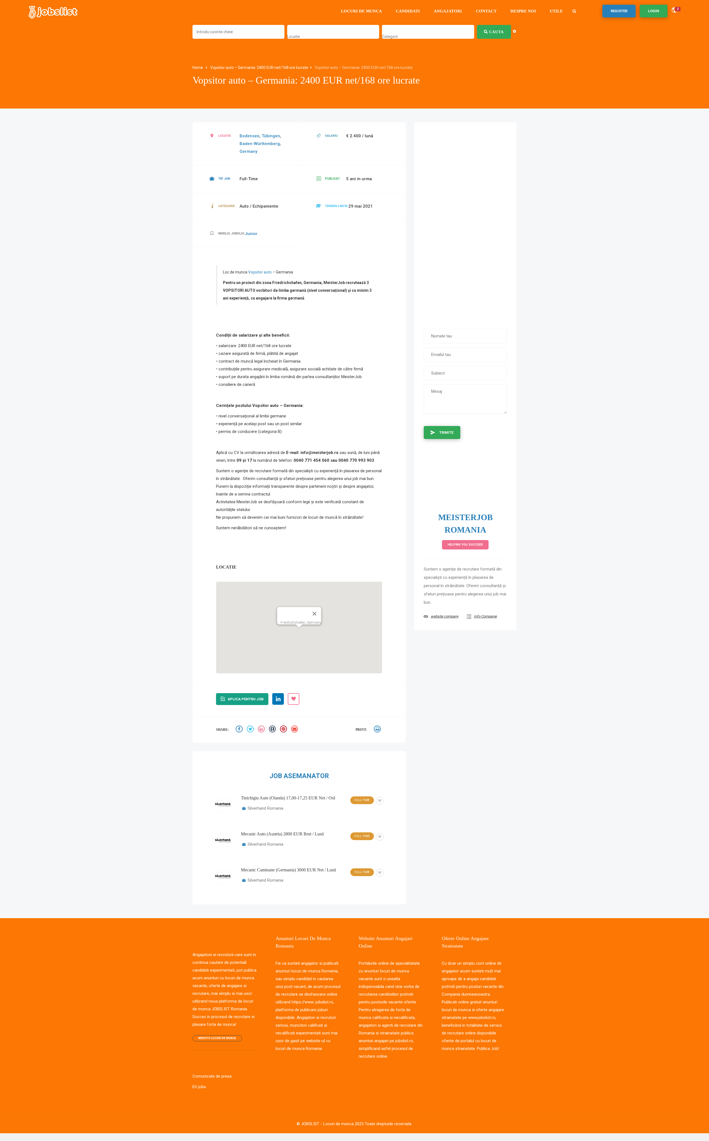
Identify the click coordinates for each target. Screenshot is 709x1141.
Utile (556, 11)
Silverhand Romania (265, 808)
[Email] (295, 729)
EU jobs (199, 1086)
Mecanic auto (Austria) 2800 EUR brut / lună (282, 834)
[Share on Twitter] (251, 729)
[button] (299, 621)
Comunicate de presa (212, 1076)
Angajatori (448, 11)
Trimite (446, 432)
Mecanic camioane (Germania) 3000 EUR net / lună (288, 870)
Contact (486, 11)
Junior (251, 233)
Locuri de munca (361, 11)
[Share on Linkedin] (262, 729)
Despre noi (523, 11)
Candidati (408, 11)
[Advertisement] (465, 223)
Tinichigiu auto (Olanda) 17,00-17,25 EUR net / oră (288, 798)
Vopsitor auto (260, 272)
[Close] (314, 599)
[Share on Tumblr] (273, 729)
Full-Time (362, 800)
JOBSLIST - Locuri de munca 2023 (332, 1123)
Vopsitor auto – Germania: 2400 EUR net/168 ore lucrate (259, 67)
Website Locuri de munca (217, 1038)
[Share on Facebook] (240, 729)
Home (198, 67)
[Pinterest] (284, 729)
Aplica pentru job (246, 699)
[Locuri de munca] (53, 11)
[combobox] (293, 36)
